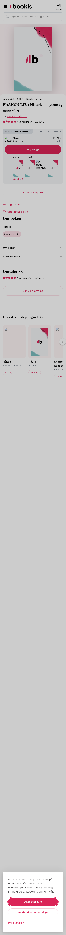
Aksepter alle (33, 901)
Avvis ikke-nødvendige (33, 912)
